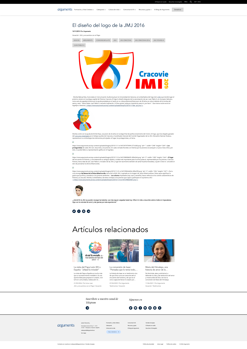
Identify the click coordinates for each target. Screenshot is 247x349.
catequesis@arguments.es (88, 330)
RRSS (185, 2)
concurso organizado (82, 136)
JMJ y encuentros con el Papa (90, 35)
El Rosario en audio (160, 2)
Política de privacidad (148, 344)
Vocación (75, 35)
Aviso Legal (160, 344)
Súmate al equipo (90, 344)
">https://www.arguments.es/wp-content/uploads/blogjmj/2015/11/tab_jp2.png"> (114, 105)
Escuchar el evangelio (175, 2)
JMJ (159, 97)
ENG (199, 2)
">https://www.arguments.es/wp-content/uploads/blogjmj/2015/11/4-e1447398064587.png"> (105, 180)
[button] (113, 332)
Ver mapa (83, 333)
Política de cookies (171, 344)
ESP (195, 2)
